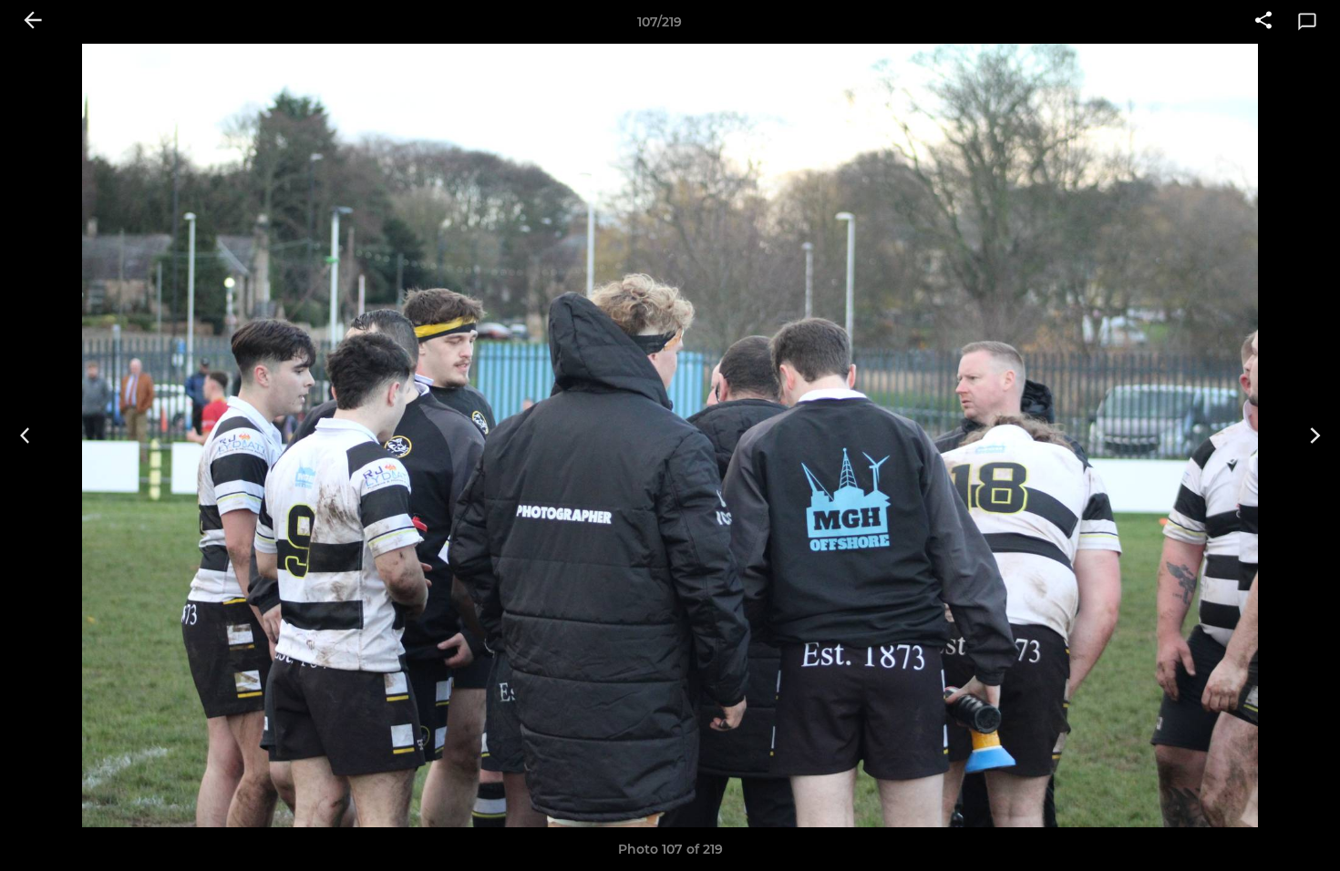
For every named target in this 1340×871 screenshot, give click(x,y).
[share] (1263, 22)
